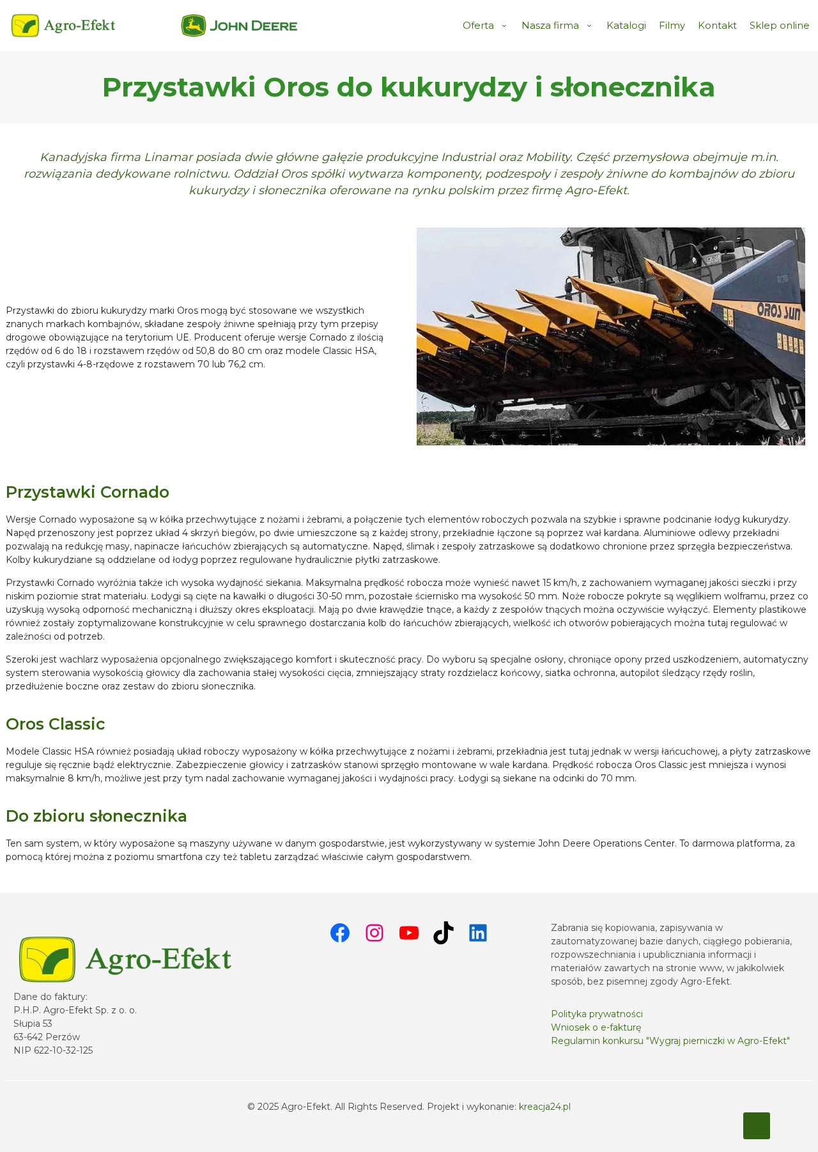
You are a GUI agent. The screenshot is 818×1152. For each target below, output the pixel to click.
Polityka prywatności (597, 1014)
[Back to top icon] (756, 1125)
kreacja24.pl (545, 1106)
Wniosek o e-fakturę (596, 1027)
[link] (239, 25)
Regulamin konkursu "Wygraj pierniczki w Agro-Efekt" (670, 1041)
